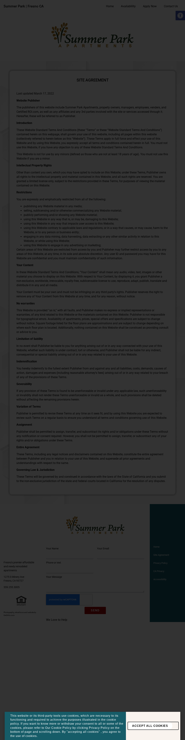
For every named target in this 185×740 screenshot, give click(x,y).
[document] (92, 370)
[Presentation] (153, 726)
